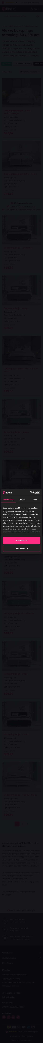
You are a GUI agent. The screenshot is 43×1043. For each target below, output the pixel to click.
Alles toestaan (21, 540)
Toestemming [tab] (8, 499)
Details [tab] (22, 499)
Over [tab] (35, 499)
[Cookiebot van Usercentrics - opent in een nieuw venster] (30, 492)
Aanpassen (20, 548)
